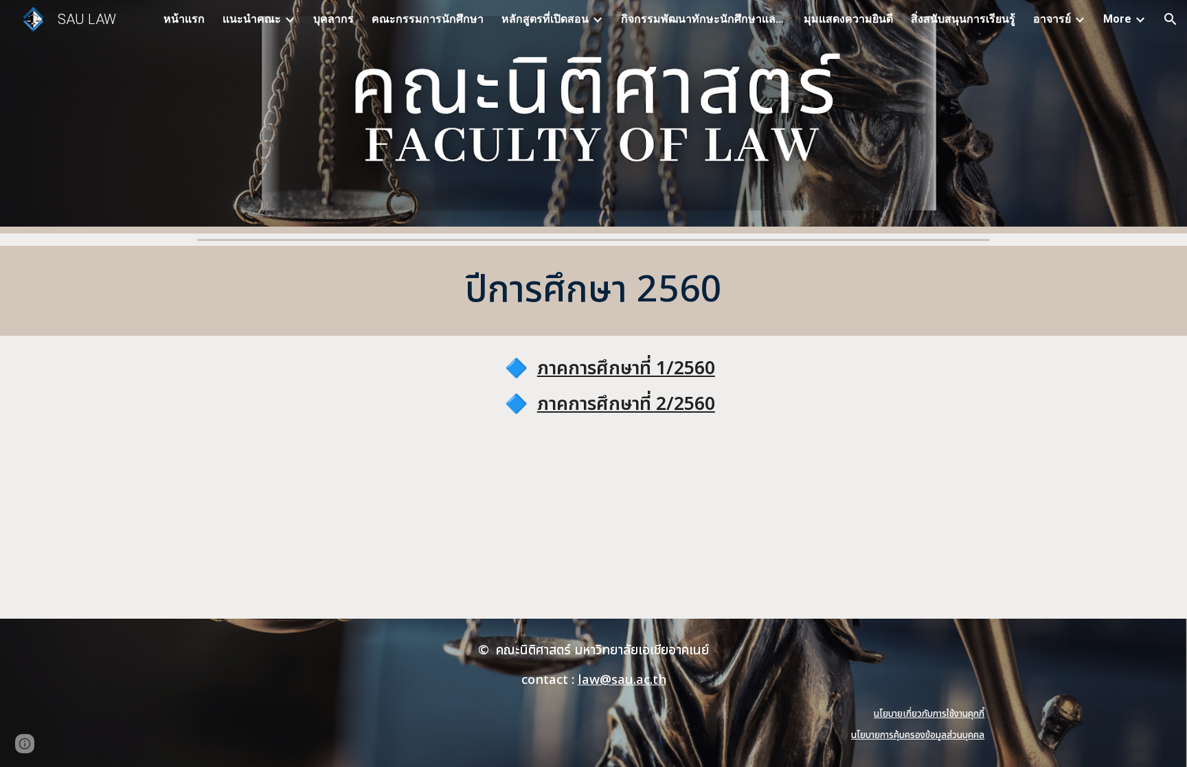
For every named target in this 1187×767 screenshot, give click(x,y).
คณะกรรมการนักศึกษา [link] (428, 18)
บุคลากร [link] (333, 18)
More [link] (1117, 18)
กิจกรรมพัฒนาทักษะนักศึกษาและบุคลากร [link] (703, 18)
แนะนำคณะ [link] (252, 18)
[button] (1170, 19)
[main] (593, 290)
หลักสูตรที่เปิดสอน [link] (545, 18)
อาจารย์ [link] (1052, 18)
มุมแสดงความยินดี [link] (848, 18)
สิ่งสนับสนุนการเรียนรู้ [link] (963, 18)
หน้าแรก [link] (184, 18)
